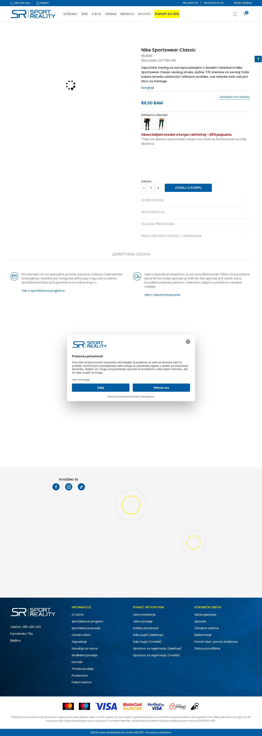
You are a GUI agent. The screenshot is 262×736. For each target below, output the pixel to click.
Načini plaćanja (205, 615)
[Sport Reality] (33, 14)
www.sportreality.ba (111, 732)
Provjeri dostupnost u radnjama (171, 236)
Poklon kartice (81, 682)
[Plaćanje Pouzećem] (195, 706)
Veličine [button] (161, 156)
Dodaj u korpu (188, 187)
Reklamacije (203, 635)
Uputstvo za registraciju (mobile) (156, 655)
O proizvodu (152, 200)
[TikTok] (81, 486)
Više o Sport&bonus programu (42, 291)
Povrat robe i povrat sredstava (216, 642)
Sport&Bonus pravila (86, 628)
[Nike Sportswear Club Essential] (131, 444)
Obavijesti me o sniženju (235, 97)
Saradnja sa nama (85, 648)
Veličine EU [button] (147, 156)
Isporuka (200, 621)
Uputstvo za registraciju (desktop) (157, 648)
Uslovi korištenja (144, 615)
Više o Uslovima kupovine (162, 295)
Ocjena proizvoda (157, 224)
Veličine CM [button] (176, 156)
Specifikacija (153, 212)
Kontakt (77, 662)
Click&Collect (81, 635)
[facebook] (56, 486)
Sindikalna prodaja (84, 655)
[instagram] (68, 486)
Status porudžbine (207, 648)
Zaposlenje (79, 642)
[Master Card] (68, 706)
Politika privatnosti (146, 628)
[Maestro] (84, 706)
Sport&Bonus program (87, 621)
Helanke (146, 56)
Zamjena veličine (206, 628)
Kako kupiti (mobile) (147, 642)
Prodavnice (80, 675)
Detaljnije (147, 88)
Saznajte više (173, 30)
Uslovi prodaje (143, 621)
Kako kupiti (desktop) (148, 635)
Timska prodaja (83, 669)
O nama (78, 615)
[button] (239, 15)
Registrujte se (214, 3)
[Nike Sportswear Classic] (147, 124)
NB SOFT (139, 732)
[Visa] (106, 706)
